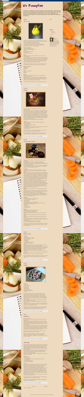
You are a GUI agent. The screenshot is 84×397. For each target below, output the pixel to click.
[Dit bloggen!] (39, 136)
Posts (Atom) (29, 387)
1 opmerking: (32, 228)
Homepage (33, 386)
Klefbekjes (26, 265)
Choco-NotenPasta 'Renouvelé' (29, 141)
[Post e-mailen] (35, 228)
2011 (51, 34)
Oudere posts (45, 386)
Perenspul (25, 90)
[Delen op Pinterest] (41, 136)
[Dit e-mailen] (38, 136)
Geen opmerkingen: (33, 338)
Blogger (52, 394)
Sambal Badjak (26, 342)
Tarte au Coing (26, 21)
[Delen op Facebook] (40, 136)
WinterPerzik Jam (27, 234)
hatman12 (43, 394)
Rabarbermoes (26, 316)
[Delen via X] (38, 228)
